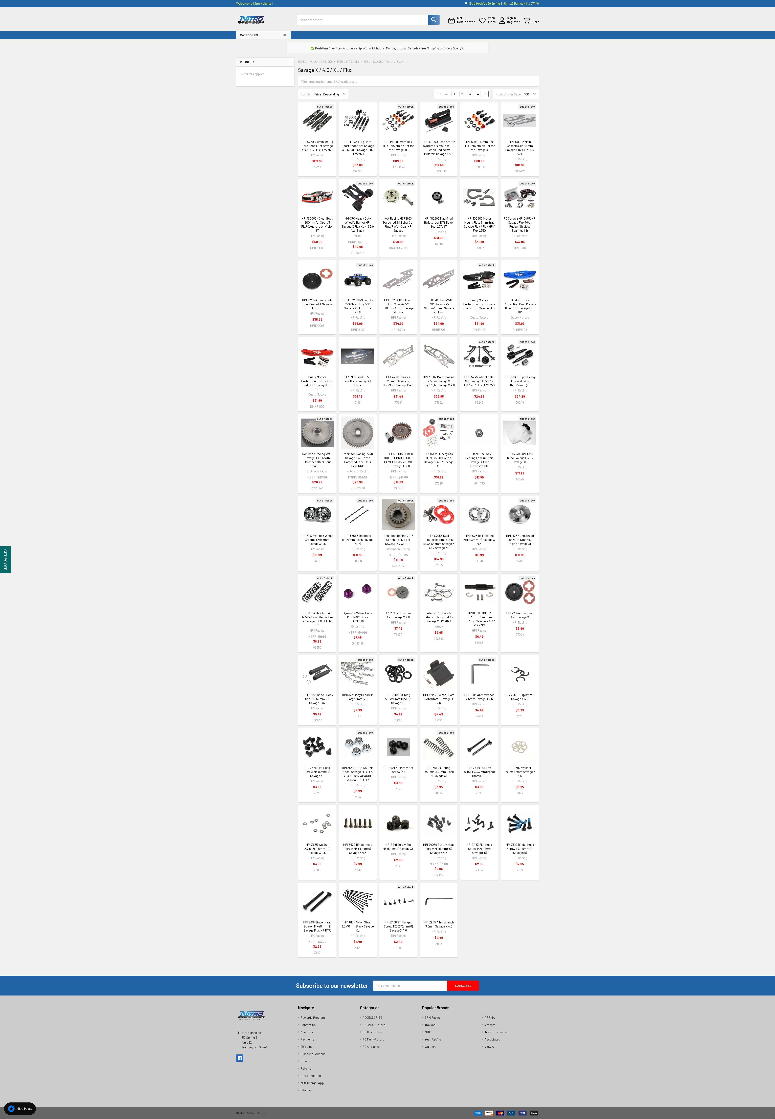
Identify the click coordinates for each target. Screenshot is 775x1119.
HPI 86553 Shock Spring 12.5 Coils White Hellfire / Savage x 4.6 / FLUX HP (317, 619)
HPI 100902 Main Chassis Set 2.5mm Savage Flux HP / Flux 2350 (519, 148)
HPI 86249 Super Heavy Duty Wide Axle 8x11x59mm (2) (519, 381)
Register (513, 22)
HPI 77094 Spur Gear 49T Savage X (520, 615)
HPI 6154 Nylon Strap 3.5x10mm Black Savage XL (357, 926)
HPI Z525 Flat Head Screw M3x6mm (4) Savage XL (317, 772)
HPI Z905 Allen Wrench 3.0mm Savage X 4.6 (439, 924)
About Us (307, 1032)
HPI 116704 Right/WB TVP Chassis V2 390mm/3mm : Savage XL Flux (398, 306)
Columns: (443, 94)
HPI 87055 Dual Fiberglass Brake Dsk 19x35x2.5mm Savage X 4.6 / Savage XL (438, 542)
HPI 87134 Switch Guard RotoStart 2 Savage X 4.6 (439, 699)
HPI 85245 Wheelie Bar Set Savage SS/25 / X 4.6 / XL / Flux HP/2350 (479, 381)
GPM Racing (433, 1017)
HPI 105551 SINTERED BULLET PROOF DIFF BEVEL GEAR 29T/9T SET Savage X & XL (398, 460)
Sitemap (306, 1090)
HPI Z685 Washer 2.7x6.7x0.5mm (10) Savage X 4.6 (317, 848)
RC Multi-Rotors (373, 1039)
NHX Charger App (312, 1083)
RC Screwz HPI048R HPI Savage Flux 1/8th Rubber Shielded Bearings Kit (520, 224)
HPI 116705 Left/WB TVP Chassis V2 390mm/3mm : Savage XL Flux (438, 306)
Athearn (490, 1025)
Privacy (306, 1061)
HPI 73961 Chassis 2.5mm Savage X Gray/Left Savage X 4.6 (398, 381)
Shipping (306, 1046)
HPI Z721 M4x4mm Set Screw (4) (398, 770)
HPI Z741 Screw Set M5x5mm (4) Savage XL (398, 846)
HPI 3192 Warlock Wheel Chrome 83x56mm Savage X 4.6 (317, 539)
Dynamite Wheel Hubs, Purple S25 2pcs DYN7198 (358, 617)
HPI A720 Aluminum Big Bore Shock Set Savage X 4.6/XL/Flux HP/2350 (317, 146)
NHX (428, 1032)
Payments (307, 1039)
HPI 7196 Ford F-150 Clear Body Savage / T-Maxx (358, 381)
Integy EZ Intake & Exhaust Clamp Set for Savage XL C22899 (439, 617)
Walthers (431, 1046)
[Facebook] (239, 1058)
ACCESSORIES (372, 1017)
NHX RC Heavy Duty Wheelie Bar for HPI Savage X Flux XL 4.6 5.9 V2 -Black (357, 224)
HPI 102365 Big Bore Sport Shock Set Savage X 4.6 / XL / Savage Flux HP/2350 (357, 148)
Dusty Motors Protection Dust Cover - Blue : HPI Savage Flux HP (520, 306)
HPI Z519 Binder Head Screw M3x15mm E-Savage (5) (520, 848)
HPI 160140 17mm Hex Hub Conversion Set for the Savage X (479, 146)
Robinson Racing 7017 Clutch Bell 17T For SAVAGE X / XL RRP (398, 539)
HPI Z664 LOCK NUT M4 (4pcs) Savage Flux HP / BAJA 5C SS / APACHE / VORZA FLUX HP (357, 774)
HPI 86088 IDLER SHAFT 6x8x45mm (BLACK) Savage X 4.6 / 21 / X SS (479, 619)
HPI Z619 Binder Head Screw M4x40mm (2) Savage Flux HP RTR (317, 926)
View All (490, 1046)
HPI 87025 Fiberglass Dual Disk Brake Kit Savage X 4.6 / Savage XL (438, 460)
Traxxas (430, 1025)
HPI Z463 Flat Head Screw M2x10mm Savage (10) (479, 848)
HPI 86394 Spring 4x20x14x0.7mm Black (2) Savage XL (438, 772)
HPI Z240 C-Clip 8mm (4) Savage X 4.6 (520, 697)
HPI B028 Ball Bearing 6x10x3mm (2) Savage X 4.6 (479, 539)
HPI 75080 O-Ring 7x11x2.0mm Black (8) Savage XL (398, 699)
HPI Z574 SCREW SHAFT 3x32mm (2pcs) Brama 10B (479, 772)
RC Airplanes (371, 1046)
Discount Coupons (313, 1054)
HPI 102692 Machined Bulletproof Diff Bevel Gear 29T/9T (438, 222)
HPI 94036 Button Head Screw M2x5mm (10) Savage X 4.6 (439, 848)
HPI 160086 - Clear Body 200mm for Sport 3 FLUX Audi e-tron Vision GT (317, 224)
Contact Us (308, 1025)
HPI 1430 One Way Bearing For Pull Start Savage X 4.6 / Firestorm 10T (479, 460)
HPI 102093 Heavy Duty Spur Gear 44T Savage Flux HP (317, 304)
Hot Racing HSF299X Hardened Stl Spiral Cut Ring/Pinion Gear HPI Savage (398, 224)
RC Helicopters (372, 1032)
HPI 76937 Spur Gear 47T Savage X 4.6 (398, 615)
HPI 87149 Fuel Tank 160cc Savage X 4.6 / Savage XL (519, 458)
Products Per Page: (508, 94)
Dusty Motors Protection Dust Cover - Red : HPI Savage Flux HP (317, 383)
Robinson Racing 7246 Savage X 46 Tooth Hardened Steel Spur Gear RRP (317, 460)
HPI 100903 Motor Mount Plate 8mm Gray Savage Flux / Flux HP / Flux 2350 (479, 224)
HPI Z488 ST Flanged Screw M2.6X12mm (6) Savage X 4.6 (398, 926)
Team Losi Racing (497, 1032)
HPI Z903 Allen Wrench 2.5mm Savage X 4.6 (479, 697)
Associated (492, 1039)
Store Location (311, 1075)
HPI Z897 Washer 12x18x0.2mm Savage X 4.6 (519, 772)
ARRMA (490, 1017)
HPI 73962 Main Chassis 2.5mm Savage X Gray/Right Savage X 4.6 (439, 381)
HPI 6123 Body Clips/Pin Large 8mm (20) (358, 697)
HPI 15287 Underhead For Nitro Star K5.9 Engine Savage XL (520, 539)
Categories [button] (249, 35)
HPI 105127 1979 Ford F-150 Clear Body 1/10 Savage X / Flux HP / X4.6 (357, 306)
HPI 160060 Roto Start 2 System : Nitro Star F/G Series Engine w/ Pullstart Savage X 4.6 (439, 148)
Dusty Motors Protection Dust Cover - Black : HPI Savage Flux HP (479, 306)
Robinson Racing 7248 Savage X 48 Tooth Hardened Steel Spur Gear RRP (358, 460)
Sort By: (306, 94)
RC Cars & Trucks (373, 1025)
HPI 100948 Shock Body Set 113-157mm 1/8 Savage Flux (317, 699)
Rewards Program (313, 1017)
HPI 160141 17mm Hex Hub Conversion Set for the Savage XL (398, 146)
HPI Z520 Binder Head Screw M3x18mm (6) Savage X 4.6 (357, 848)
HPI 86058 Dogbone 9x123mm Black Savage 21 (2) (357, 539)
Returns (306, 1068)
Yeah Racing (433, 1039)
